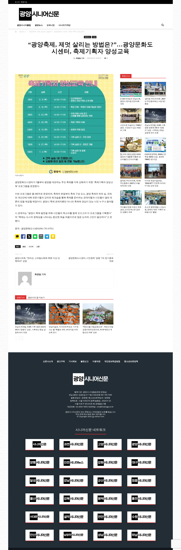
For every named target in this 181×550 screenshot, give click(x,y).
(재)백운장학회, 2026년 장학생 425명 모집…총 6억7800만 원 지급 (155, 156)
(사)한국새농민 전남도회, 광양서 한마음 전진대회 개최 (130, 101)
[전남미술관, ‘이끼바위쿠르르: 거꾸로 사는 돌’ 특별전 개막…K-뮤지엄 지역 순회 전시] (64, 313)
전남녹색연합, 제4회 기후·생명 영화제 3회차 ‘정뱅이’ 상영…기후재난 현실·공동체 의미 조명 (30, 330)
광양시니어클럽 (24, 25)
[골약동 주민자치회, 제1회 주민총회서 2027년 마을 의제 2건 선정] (131, 171)
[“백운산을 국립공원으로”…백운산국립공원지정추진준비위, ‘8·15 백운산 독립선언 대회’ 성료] (98, 313)
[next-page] (21, 338)
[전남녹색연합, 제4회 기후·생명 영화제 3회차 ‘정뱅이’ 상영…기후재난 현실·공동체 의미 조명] (30, 313)
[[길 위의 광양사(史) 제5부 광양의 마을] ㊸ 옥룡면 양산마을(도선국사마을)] (131, 144)
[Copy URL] (103, 64)
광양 (24, 246)
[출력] (110, 64)
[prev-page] (17, 338)
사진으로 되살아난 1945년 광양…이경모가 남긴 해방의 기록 (131, 127)
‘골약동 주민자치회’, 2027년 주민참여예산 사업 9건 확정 (155, 101)
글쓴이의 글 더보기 (36, 297)
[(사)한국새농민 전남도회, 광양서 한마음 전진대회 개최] (131, 89)
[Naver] (71, 64)
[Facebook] (77, 64)
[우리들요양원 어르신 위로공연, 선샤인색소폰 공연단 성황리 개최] (131, 197)
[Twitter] (84, 64)
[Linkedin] (90, 64)
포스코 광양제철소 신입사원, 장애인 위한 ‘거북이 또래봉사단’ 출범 (155, 209)
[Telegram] (97, 64)
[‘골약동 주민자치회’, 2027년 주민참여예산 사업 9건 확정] (155, 89)
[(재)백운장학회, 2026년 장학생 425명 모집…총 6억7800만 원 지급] (155, 144)
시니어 (31, 246)
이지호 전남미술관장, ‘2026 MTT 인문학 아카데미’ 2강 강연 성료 (155, 183)
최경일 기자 (80, 58)
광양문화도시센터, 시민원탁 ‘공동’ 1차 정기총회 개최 (90, 259)
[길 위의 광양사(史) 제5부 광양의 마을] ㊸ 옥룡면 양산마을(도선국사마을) (130, 156)
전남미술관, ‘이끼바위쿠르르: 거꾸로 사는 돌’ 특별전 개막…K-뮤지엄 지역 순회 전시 (63, 330)
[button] (162, 25)
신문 (38, 246)
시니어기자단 (64, 25)
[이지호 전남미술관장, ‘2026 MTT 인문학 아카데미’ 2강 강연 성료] (155, 171)
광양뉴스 (39, 25)
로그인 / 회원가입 (21, 2)
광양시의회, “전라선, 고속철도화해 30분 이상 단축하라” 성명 (37, 259)
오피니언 (51, 25)
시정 (94, 37)
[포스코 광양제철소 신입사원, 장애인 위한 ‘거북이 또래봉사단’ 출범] (155, 197)
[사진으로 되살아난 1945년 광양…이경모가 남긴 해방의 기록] (131, 115)
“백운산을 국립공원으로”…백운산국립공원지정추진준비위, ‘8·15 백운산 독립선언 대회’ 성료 (98, 330)
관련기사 (21, 297)
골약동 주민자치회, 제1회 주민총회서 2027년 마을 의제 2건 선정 (130, 183)
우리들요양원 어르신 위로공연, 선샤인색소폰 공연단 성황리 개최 (130, 209)
